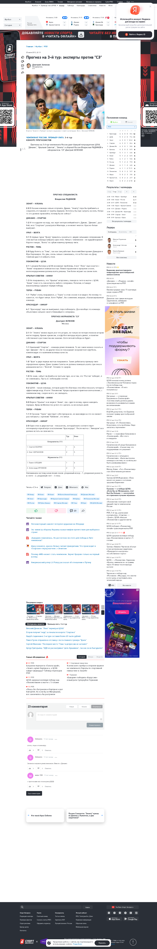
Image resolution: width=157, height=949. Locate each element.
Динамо (112, 165)
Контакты (23, 930)
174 (121, 533)
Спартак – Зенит (120, 214)
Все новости (127, 585)
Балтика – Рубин (120, 217)
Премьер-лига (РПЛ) (48, 5)
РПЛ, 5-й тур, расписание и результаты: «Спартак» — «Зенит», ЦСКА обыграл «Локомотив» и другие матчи (119, 516)
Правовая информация (83, 920)
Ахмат (111, 156)
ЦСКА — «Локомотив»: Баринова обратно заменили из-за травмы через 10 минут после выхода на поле (121, 563)
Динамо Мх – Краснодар (123, 211)
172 (29, 677)
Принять (102, 943)
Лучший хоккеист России (63, 923)
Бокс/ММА (49, 2)
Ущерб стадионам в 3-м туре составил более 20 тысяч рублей (53, 636)
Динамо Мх (113, 146)
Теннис (60, 2)
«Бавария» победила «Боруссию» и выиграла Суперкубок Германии (82, 678)
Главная (30, 46)
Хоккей (38, 2)
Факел (112, 174)
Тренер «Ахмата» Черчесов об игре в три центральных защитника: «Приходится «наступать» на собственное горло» (121, 550)
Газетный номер (42, 916)
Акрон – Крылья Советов (123, 205)
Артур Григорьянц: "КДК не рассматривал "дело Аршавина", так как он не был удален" (64, 648)
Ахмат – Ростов (120, 199)
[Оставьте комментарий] (69, 715)
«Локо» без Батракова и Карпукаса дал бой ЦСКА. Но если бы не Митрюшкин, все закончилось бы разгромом (44, 691)
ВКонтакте (73, 487)
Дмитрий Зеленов (41, 65)
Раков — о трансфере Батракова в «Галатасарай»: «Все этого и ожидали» (121, 436)
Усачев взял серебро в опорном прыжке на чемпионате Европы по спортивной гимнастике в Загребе (85, 668)
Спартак (112, 143)
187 (29, 663)
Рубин (111, 159)
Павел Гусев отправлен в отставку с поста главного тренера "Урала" (56, 640)
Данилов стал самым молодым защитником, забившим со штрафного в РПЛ (120, 300)
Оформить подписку (43, 923)
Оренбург (113, 152)
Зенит (111, 140)
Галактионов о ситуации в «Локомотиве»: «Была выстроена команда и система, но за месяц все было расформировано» (121, 459)
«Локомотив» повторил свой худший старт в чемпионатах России (119, 504)
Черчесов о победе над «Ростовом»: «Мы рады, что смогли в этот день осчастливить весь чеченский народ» (121, 576)
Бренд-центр (24, 927)
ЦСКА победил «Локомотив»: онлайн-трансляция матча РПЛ (120, 527)
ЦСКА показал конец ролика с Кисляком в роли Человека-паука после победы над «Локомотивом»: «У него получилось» (121, 385)
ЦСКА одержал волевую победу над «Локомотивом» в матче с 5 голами (42, 681)
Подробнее (77, 944)
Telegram (47, 487)
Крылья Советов (114, 178)
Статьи (61, 5)
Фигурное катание (74, 2)
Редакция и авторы (26, 916)
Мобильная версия (82, 927)
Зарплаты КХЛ (60, 920)
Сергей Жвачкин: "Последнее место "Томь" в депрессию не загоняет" (57, 644)
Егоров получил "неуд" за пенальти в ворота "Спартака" (50, 632)
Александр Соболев (120, 245)
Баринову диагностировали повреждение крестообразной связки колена (120, 272)
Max (86, 487)
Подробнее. (111, 944)
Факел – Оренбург (121, 197)
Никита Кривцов (118, 251)
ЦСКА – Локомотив (121, 202)
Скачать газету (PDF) (44, 920)
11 (69, 663)
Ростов (112, 162)
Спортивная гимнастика (79, 663)
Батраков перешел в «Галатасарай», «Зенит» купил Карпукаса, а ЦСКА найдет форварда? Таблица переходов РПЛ (44, 669)
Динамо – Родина (121, 208)
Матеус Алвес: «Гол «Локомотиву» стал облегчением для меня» (121, 470)
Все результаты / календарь (121, 221)
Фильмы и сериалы (93, 2)
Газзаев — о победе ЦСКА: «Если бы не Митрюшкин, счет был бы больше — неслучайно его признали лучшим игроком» (121, 492)
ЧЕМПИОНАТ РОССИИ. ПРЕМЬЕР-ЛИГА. (45, 137)
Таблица (70, 5)
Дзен (60, 487)
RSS (112, 585)
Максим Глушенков (119, 239)
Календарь (81, 5)
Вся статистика (122, 257)
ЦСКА (111, 137)
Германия (73, 675)
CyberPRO (109, 2)
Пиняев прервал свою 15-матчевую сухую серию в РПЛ (121, 291)
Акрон (112, 181)
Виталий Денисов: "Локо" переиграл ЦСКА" (45, 628)
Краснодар (113, 134)
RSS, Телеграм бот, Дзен (84, 916)
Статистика (92, 5)
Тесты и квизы (60, 916)
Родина (112, 168)
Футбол (28, 2)
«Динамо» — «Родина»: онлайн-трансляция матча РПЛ (120, 282)
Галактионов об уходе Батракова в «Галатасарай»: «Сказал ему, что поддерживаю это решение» (121, 447)
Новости (102, 5)
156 (29, 687)
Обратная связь (81, 923)
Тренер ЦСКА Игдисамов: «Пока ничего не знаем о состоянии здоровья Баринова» (120, 480)
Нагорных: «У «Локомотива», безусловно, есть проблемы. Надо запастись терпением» (121, 425)
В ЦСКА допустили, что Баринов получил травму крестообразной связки (120, 414)
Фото (110, 5)
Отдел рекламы (25, 923)
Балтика (112, 149)
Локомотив (113, 171)
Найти (88, 907)
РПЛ (45, 46)
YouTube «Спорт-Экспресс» (124, 907)
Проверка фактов (26, 920)
